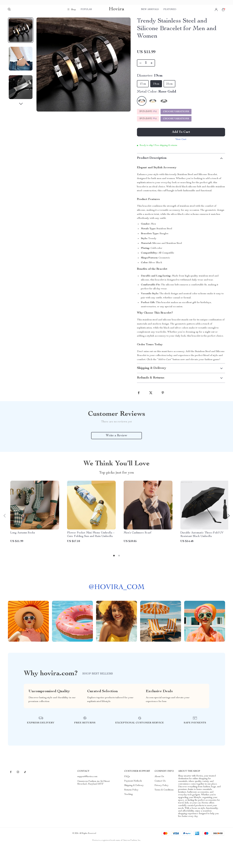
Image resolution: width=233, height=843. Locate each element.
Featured (169, 9)
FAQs (127, 777)
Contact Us (160, 781)
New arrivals (150, 9)
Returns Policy (131, 790)
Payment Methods (133, 781)
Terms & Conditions (164, 790)
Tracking (128, 794)
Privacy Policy (161, 785)
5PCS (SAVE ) (148, 119)
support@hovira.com (87, 777)
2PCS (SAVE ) (148, 111)
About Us (159, 777)
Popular (86, 9)
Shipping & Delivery (134, 785)
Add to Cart (181, 132)
